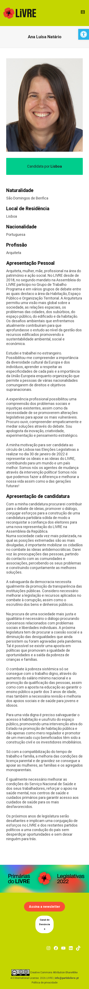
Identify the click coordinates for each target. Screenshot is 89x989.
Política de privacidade (45, 982)
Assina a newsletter (44, 907)
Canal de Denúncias (44, 924)
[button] (83, 34)
